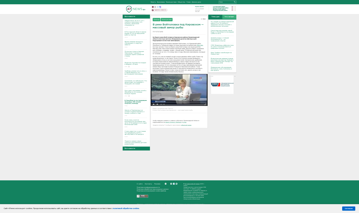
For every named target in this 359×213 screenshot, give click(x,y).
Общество (181, 2)
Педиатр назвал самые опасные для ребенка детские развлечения (136, 144)
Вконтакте (171, 184)
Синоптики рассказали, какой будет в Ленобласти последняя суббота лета (222, 32)
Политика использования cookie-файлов (151, 191)
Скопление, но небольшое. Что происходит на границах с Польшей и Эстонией (136, 83)
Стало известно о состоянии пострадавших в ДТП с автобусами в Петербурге (135, 134)
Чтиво (188, 2)
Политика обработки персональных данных (153, 189)
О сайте (140, 184)
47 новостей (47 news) (192, 183)
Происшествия (171, 2)
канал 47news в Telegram (173, 122)
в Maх (184, 122)
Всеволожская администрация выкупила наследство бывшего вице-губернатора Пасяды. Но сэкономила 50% (222, 61)
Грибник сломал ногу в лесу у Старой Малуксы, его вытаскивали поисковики (135, 73)
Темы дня (215, 16)
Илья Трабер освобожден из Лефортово (221, 53)
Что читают (229, 16)
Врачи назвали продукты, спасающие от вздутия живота (134, 44)
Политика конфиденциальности (148, 187)
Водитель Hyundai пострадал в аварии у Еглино (135, 64)
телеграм (158, 7)
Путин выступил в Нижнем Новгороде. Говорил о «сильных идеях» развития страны (134, 55)
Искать (234, 2)
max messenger (160, 7)
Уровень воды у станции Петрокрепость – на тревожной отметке (220, 39)
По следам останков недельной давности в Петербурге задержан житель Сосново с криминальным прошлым (222, 24)
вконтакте (155, 7)
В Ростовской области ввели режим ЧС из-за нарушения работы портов (135, 34)
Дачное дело (196, 2)
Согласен (349, 208)
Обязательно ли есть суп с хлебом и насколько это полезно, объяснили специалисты (134, 24)
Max (176, 184)
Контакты (148, 184)
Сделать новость (160, 10)
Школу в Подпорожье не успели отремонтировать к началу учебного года (134, 113)
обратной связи (186, 125)
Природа (156, 19)
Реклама (157, 184)
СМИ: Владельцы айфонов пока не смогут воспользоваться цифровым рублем (222, 47)
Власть (153, 2)
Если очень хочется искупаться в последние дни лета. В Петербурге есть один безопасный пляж (136, 123)
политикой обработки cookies (126, 208)
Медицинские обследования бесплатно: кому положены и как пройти (221, 69)
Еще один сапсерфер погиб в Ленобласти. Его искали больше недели (135, 93)
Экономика (161, 2)
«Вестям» (200, 45)
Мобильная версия (153, 7)
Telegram (174, 184)
